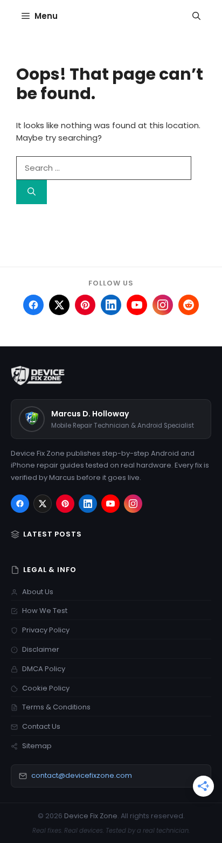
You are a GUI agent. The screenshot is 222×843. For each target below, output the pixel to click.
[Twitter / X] (42, 503)
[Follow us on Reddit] (188, 305)
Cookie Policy (46, 688)
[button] (196, 16)
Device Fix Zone (90, 815)
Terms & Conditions (56, 707)
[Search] (31, 192)
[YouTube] (110, 503)
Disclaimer (40, 649)
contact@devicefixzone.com (81, 775)
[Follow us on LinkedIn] (111, 305)
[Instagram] (133, 503)
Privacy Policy (46, 630)
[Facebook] (20, 503)
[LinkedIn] (88, 503)
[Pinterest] (65, 503)
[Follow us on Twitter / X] (59, 305)
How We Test (44, 610)
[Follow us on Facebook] (33, 305)
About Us (37, 592)
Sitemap (37, 746)
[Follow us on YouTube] (137, 305)
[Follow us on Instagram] (162, 305)
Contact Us (41, 726)
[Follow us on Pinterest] (85, 305)
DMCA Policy (43, 669)
